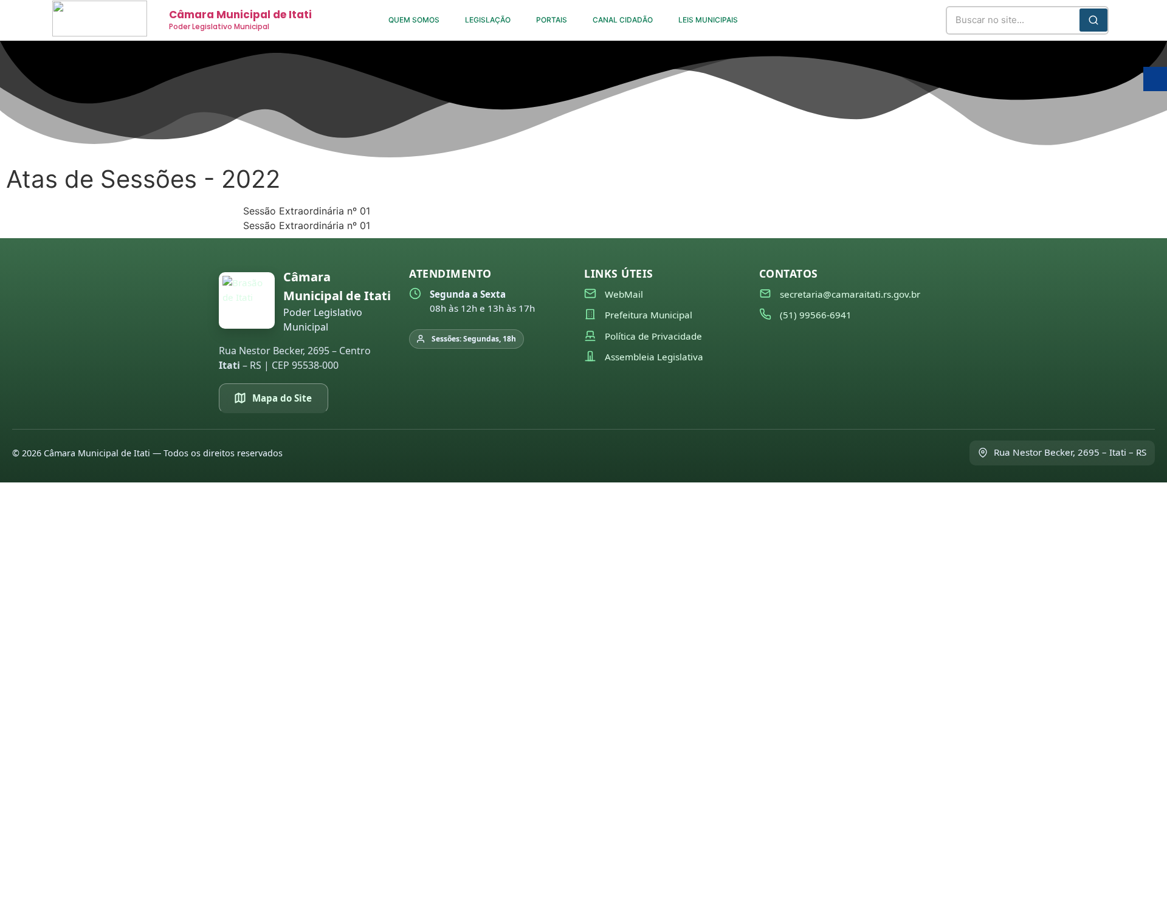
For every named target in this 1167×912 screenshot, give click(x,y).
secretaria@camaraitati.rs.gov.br (850, 294)
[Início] (247, 300)
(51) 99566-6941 (816, 315)
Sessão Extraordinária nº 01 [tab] (306, 211)
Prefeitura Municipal (648, 315)
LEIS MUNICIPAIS (708, 19)
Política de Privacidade (653, 336)
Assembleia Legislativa (654, 357)
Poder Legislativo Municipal (219, 26)
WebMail (624, 294)
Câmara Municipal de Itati (240, 14)
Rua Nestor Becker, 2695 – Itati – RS (1070, 452)
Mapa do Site (282, 398)
